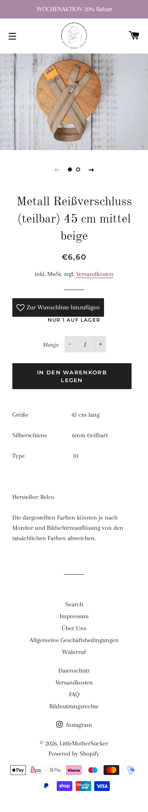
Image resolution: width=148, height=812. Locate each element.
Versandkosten (94, 274)
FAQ (74, 694)
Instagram (78, 724)
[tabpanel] (74, 100)
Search (74, 604)
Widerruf (74, 652)
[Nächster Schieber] (91, 169)
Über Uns (74, 628)
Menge (51, 344)
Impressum (74, 616)
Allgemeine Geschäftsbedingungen (74, 640)
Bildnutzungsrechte (74, 706)
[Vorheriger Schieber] (57, 169)
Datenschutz (74, 670)
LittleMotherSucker (84, 743)
